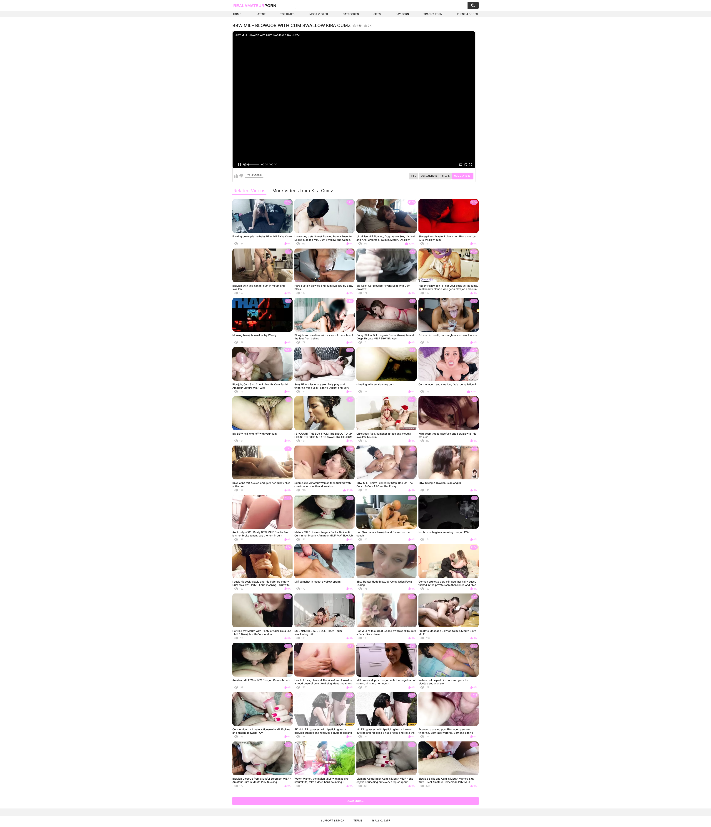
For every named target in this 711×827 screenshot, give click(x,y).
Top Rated (287, 14)
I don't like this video (241, 176)
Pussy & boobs (467, 14)
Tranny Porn (432, 14)
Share (446, 175)
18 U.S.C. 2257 (381, 820)
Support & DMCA (332, 820)
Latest (261, 14)
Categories (351, 14)
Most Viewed (318, 14)
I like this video (236, 176)
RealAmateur (254, 5)
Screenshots (429, 175)
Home (237, 14)
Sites (377, 14)
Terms (357, 820)
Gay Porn (402, 14)
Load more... (355, 800)
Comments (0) (462, 175)
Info (413, 175)
